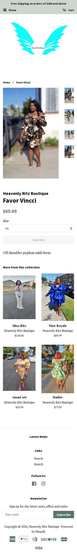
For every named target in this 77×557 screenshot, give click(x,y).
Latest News (39, 437)
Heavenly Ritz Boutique (44, 526)
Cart (71, 10)
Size (6, 220)
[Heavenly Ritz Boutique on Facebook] (34, 484)
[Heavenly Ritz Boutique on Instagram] (43, 484)
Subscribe (64, 515)
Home (6, 82)
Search (38, 458)
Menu (12, 10)
